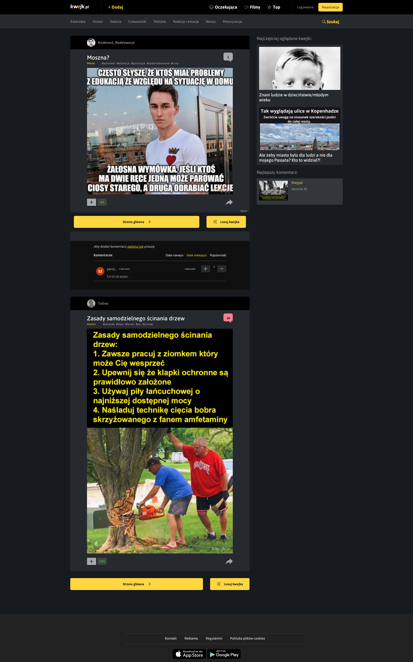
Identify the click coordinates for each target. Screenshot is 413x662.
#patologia (138, 63)
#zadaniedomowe (158, 63)
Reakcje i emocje (186, 21)
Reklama (191, 638)
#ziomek (147, 324)
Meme (91, 63)
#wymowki (108, 63)
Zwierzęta (78, 21)
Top (276, 7)
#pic (138, 324)
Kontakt (171, 638)
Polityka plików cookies (247, 638)
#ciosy (175, 63)
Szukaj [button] (333, 21)
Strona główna (134, 222)
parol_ (111, 269)
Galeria (115, 21)
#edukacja (123, 63)
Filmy (255, 7)
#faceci (129, 324)
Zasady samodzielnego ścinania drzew (136, 318)
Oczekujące (226, 7)
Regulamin (214, 638)
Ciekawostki (137, 21)
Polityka (160, 21)
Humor (98, 21)
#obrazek (109, 324)
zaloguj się (135, 246)
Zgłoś (243, 210)
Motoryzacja (232, 21)
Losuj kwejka (229, 222)
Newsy (211, 21)
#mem (120, 324)
